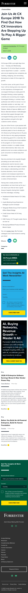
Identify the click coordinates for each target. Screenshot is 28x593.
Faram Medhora (5, 384)
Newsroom (4, 540)
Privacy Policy (13, 584)
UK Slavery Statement (7, 562)
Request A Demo (14, 569)
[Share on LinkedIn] (9, 58)
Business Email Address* (9, 286)
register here (10, 231)
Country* (5, 294)
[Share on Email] (15, 58)
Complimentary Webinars (8, 543)
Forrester (3, 428)
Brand (2, 559)
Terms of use (5, 584)
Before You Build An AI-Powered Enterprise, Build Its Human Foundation (14, 423)
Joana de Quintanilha (9, 46)
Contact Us (4, 545)
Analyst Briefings (5, 538)
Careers (3, 550)
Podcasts (3, 555)
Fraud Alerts (4, 557)
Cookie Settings (22, 584)
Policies (3, 552)
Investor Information (6, 548)
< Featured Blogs (6, 9)
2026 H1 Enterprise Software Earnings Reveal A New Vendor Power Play (13, 378)
